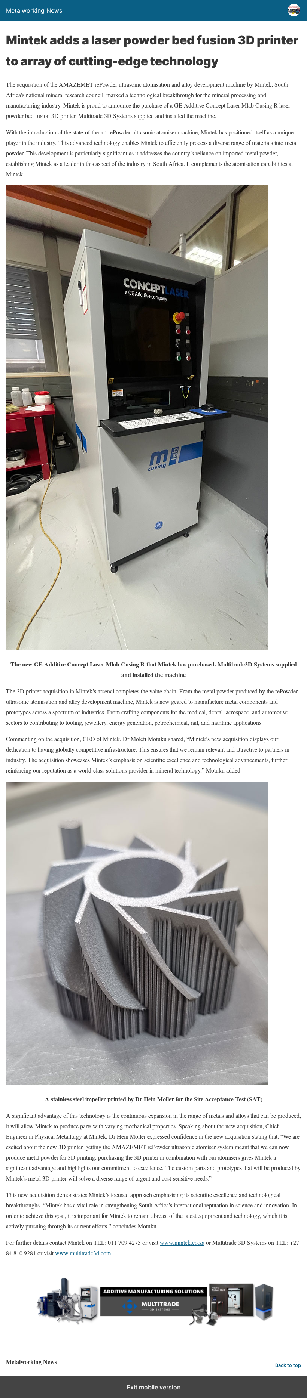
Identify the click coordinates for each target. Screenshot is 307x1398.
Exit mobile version (154, 1387)
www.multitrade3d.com (83, 1253)
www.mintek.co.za (182, 1242)
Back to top (288, 1365)
